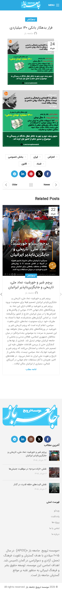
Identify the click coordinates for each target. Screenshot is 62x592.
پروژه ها (55, 522)
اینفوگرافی (31, 19)
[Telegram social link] (14, 173)
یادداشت (55, 516)
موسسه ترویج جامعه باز (37, 587)
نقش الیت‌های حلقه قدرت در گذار (30, 484)
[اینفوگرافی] (31, 506)
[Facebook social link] (47, 173)
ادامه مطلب (31, 369)
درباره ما (55, 534)
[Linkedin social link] (22, 173)
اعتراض (51, 157)
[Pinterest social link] (31, 173)
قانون (24, 164)
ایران (35, 157)
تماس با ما (54, 528)
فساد (39, 164)
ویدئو (56, 511)
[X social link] (39, 173)
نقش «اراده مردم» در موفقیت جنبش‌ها (27, 469)
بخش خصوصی (15, 157)
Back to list (31, 184)
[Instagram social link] (31, 439)
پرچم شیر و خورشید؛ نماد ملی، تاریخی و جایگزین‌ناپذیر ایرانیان (31, 285)
